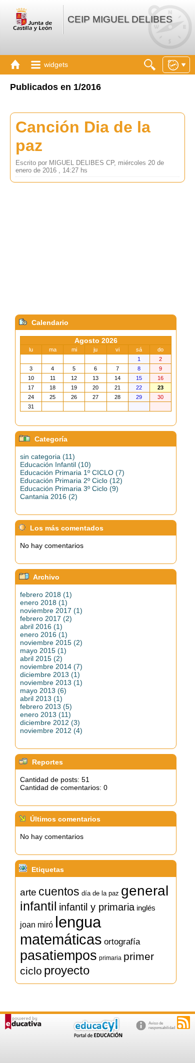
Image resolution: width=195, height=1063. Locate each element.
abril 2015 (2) (41, 658)
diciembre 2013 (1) (50, 674)
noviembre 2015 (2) (51, 642)
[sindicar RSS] (183, 1022)
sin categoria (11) (47, 456)
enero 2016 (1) (44, 634)
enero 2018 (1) (44, 602)
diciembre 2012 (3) (50, 722)
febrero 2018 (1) (46, 594)
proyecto (67, 970)
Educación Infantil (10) (55, 464)
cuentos (59, 891)
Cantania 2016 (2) (49, 496)
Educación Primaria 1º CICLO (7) (72, 472)
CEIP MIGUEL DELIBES (120, 19)
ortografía (122, 941)
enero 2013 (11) (45, 714)
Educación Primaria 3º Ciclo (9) (69, 488)
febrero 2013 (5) (46, 706)
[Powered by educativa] (23, 1022)
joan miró (36, 924)
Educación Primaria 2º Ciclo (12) (71, 480)
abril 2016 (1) (41, 626)
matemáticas (61, 939)
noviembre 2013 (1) (51, 682)
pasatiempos (58, 955)
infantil (38, 906)
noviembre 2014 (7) (51, 666)
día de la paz (100, 893)
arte (28, 892)
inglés (146, 908)
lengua (78, 922)
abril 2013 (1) (41, 698)
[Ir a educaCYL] (97, 1035)
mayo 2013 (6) (43, 690)
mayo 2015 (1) (43, 650)
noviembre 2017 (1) (51, 610)
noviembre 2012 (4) (51, 730)
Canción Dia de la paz (83, 136)
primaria (110, 958)
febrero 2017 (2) (46, 618)
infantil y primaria (96, 907)
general (144, 890)
